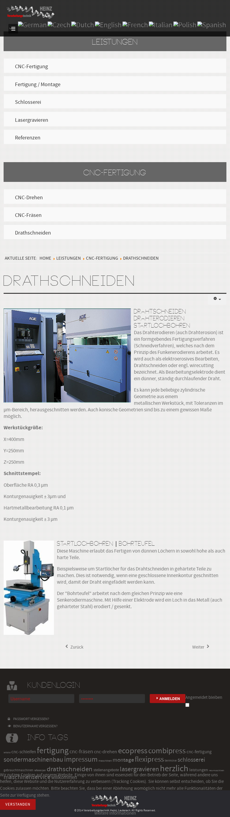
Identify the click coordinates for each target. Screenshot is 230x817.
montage (123, 760)
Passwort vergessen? (30, 719)
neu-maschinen (216, 770)
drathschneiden (70, 769)
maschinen (105, 761)
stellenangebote (106, 770)
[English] (108, 25)
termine (171, 760)
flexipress (149, 759)
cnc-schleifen (23, 752)
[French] (135, 25)
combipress (167, 751)
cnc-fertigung (199, 752)
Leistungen (68, 258)
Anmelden (169, 698)
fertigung (53, 750)
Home (45, 258)
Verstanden (17, 804)
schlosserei (191, 760)
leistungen (198, 770)
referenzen (40, 770)
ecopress (132, 751)
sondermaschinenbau (33, 759)
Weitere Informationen (115, 813)
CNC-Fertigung (102, 258)
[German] (32, 25)
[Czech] (59, 25)
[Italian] (160, 25)
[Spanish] (211, 25)
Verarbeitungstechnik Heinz (31, 12)
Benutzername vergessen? (35, 726)
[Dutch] (82, 25)
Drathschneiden (70, 281)
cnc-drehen (105, 752)
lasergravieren (139, 769)
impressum (81, 759)
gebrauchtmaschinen (18, 770)
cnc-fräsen (81, 751)
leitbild (7, 752)
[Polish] (184, 25)
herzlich (174, 768)
